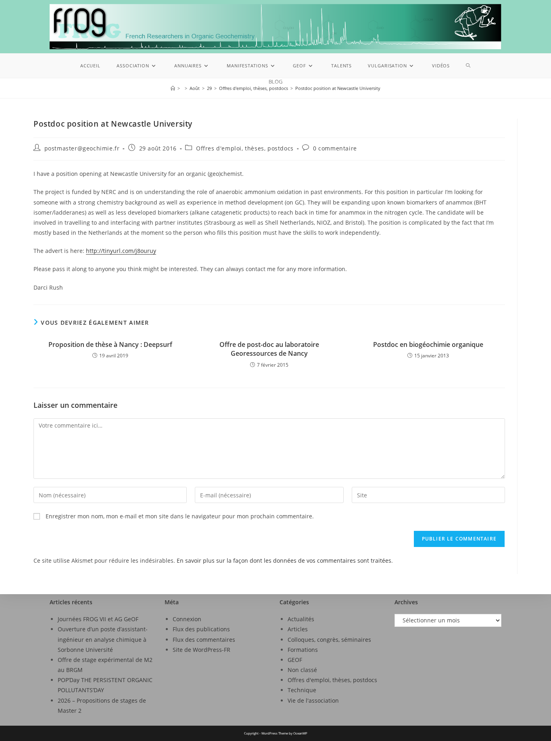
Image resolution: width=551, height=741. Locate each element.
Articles (298, 629)
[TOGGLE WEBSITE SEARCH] (468, 66)
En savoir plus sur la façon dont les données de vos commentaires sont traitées (284, 560)
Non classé (302, 670)
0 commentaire (335, 148)
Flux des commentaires (204, 639)
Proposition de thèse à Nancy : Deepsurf (110, 344)
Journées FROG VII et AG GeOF (98, 619)
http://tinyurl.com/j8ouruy (121, 251)
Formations (303, 649)
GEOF (295, 660)
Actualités (301, 619)
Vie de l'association (313, 700)
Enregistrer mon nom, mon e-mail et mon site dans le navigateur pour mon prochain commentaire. (180, 516)
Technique (302, 690)
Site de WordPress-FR (201, 649)
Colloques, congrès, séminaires (329, 639)
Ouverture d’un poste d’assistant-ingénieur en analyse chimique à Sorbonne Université (103, 639)
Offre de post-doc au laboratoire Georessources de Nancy (269, 349)
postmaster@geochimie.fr (82, 148)
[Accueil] (173, 88)
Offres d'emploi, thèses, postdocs (245, 148)
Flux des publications (201, 629)
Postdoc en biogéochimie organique (428, 344)
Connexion (187, 619)
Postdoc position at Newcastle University (337, 88)
